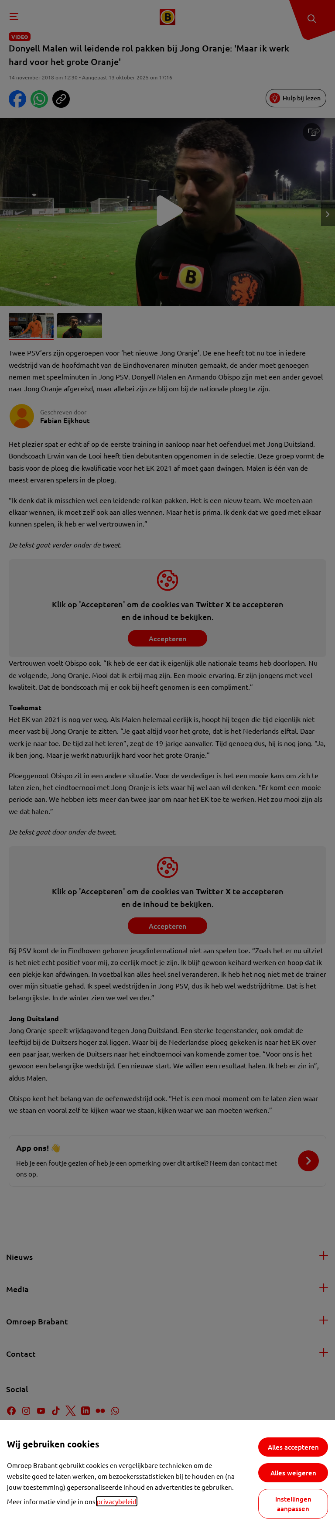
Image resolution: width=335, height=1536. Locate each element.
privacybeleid (117, 1501)
